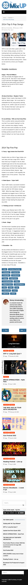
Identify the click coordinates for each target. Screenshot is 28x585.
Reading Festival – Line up (12, 461)
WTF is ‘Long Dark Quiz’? (12, 354)
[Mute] (18, 513)
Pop (9, 29)
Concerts (6, 404)
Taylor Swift (7, 290)
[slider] (22, 512)
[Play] (5, 513)
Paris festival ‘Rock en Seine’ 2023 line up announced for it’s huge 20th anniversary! (14, 544)
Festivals (12, 432)
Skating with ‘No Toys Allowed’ (12, 523)
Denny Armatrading (7, 28)
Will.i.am (6, 293)
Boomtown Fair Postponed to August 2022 (13, 563)
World (13, 293)
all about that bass (15, 269)
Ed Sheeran (16, 275)
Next (22, 330)
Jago (6, 356)
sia (17, 287)
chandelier (6, 272)
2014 (5, 269)
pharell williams (20, 284)
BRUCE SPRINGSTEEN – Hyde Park (13, 534)
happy (5, 278)
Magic (17, 281)
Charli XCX (16, 272)
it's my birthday (8, 281)
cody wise (6, 275)
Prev (6, 330)
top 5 (15, 290)
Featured (5, 29)
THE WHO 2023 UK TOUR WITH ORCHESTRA (12, 538)
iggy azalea (14, 278)
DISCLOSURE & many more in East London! (13, 554)
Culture (5, 350)
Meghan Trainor (8, 284)
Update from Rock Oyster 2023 (12, 530)
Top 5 (12, 29)
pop (5, 287)
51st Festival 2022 (9, 435)
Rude (11, 287)
